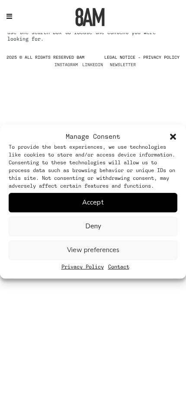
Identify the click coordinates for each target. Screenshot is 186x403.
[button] (173, 136)
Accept (93, 202)
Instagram (66, 64)
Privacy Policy (82, 267)
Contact (118, 267)
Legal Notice (119, 57)
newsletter (123, 64)
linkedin (92, 64)
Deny (93, 226)
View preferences (93, 250)
